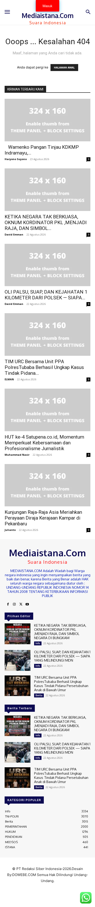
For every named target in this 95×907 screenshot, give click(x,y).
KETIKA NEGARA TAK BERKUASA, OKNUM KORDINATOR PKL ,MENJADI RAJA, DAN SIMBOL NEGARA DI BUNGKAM (60, 631)
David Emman (14, 234)
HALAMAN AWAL (64, 67)
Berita (39, 695)
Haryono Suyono (16, 159)
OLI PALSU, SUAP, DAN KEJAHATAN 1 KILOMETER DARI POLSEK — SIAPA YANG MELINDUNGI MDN (62, 656)
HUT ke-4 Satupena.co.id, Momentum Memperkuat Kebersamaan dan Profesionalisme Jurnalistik (44, 442)
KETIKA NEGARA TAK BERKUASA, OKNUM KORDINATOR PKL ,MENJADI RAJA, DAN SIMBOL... (46, 222)
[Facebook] (8, 604)
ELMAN (9, 379)
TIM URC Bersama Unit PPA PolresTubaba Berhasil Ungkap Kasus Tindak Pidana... (44, 367)
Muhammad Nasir (17, 454)
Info (38, 643)
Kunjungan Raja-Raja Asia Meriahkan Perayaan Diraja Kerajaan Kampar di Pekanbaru (43, 517)
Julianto (10, 530)
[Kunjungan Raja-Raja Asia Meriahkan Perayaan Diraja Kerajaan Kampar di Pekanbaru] (47, 485)
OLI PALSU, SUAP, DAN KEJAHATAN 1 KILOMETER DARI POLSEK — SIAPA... (46, 294)
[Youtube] (27, 604)
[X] (21, 604)
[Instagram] (14, 604)
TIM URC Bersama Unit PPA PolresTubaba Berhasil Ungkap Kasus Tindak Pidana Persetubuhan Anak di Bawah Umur (61, 683)
